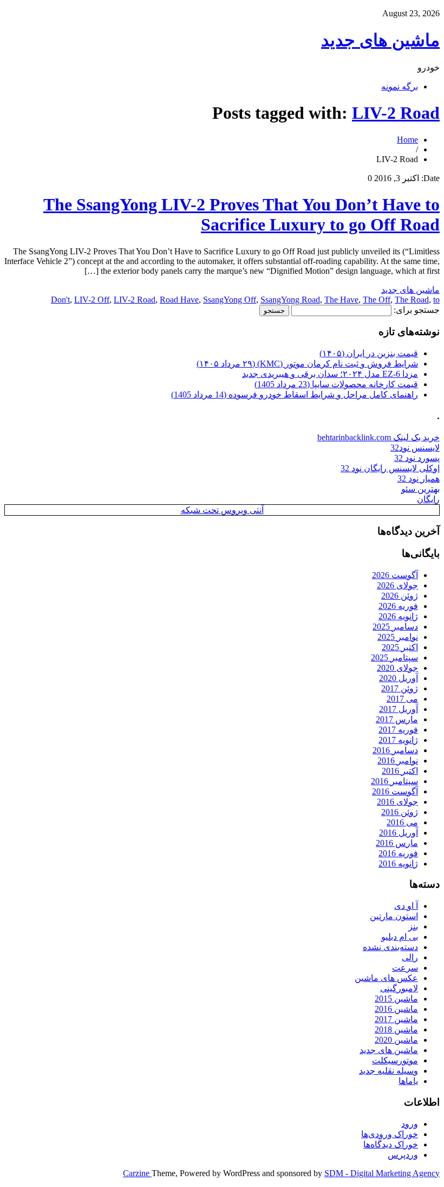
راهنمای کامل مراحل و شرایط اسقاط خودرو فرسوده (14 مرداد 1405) (294, 394)
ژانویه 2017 (398, 740)
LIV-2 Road (396, 113)
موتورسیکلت (395, 1060)
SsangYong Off (229, 299)
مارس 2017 (397, 719)
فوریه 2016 (398, 853)
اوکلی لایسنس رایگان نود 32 (390, 468)
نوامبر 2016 (397, 760)
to (436, 299)
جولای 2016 (397, 801)
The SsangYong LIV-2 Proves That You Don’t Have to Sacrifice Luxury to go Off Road (241, 214)
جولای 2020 (397, 667)
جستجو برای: (417, 310)
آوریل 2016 (398, 832)
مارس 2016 (397, 843)
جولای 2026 (397, 585)
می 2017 (402, 698)
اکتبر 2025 (400, 647)
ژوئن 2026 (399, 595)
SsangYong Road (290, 299)
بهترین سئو (420, 488)
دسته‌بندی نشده (390, 947)
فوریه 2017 (398, 729)
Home (407, 139)
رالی (410, 957)
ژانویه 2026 (398, 616)
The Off (376, 299)
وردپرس (403, 1154)
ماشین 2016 (396, 1008)
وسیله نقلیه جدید (388, 1070)
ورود (409, 1123)
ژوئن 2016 (399, 812)
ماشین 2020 (396, 1039)
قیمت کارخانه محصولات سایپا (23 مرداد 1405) (336, 384)
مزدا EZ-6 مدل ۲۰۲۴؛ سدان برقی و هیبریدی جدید (330, 373)
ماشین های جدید (380, 40)
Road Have (179, 299)
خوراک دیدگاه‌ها (390, 1144)
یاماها (408, 1081)
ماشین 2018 (396, 1029)
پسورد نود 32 (417, 458)
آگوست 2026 (395, 575)
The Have (341, 299)
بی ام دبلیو (399, 936)
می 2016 (402, 822)
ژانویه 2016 (398, 863)
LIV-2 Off (91, 299)
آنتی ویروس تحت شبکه (222, 510)
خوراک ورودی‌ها (389, 1134)
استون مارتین (394, 916)
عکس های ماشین (386, 978)
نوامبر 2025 (397, 636)
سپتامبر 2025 (394, 657)
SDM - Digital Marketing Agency (382, 1173)
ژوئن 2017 (399, 688)
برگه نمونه (399, 86)
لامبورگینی (399, 988)
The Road (412, 299)
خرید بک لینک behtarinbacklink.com (378, 437)
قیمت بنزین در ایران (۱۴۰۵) (368, 353)
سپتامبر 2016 (394, 781)
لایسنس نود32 (415, 447)
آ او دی (406, 905)
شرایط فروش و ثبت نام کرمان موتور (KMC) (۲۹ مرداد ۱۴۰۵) (307, 363)
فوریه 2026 (398, 606)
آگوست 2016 (395, 791)
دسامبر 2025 (395, 626)
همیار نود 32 (418, 478)
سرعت (405, 967)
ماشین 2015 (396, 998)
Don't (60, 299)
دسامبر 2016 (395, 750)
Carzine (137, 1173)
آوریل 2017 (398, 709)
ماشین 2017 (396, 1019)
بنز (413, 926)
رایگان (428, 499)
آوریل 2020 (398, 678)
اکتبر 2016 (400, 770)
